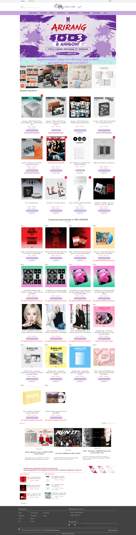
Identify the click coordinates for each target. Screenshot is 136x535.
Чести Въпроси (34, 512)
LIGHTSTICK (61, 13)
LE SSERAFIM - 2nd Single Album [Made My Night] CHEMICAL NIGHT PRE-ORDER (104, 292)
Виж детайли (56, 130)
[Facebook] (113, 1)
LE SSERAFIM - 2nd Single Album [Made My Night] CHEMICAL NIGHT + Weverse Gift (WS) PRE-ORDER (80, 292)
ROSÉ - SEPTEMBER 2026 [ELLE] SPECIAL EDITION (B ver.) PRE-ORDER (80, 331)
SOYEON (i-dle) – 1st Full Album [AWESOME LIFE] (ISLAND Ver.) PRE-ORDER (56, 373)
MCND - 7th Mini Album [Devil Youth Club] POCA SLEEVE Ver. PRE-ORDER (32, 252)
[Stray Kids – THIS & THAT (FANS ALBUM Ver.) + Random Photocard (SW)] (104, 107)
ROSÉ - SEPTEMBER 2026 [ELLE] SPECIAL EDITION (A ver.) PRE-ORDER (56, 331)
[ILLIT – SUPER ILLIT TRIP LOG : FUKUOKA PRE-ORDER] (32, 397)
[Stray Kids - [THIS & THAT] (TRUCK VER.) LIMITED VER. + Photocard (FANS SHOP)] (48, 495)
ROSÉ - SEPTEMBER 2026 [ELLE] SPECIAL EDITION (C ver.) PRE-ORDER (32, 331)
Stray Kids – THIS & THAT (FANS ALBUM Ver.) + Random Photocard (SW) (104, 122)
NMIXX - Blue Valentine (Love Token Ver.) (104, 162)
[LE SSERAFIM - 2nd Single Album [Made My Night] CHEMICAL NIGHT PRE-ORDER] (104, 276)
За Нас (19, 518)
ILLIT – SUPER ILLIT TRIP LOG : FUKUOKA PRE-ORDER (32, 412)
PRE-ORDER (96, 13)
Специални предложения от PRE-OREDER (68, 219)
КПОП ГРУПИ (33, 13)
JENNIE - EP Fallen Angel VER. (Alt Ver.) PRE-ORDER (56, 412)
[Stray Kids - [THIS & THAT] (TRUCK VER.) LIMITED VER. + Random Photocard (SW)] (32, 107)
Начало (20, 512)
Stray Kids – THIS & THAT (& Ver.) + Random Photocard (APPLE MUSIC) (80, 122)
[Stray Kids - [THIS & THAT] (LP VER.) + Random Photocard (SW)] (32, 148)
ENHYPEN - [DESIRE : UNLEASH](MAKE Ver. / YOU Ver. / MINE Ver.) (104, 203)
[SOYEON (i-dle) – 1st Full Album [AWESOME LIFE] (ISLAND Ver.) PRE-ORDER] (56, 357)
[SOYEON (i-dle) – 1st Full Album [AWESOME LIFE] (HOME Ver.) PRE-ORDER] (80, 357)
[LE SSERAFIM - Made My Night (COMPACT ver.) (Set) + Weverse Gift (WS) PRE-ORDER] (32, 276)
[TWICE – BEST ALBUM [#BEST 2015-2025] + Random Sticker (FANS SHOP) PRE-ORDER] (104, 357)
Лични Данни (46, 512)
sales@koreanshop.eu (78, 512)
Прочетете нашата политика (52, 530)
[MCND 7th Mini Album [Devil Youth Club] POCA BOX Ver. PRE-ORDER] (56, 238)
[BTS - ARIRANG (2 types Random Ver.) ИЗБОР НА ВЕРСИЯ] (80, 148)
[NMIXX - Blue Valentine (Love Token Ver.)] (104, 148)
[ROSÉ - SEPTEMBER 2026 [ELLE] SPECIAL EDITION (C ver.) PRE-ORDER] (32, 317)
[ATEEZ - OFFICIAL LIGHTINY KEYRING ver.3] (80, 189)
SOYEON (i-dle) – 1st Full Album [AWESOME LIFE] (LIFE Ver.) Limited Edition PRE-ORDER (104, 332)
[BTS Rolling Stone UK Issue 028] (56, 148)
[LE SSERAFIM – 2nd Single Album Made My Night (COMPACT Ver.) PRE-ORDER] (56, 276)
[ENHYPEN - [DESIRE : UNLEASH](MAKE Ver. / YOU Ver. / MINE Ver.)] (104, 189)
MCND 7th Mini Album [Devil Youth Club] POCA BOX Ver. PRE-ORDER (56, 252)
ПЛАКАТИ (43, 13)
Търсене (32, 521)
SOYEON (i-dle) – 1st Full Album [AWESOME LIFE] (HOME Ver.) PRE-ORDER (80, 373)
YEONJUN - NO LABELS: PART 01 (56, 203)
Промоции (86, 13)
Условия (45, 515)
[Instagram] (115, 1)
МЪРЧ (52, 13)
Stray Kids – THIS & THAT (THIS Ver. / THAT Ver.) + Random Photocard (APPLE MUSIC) (56, 123)
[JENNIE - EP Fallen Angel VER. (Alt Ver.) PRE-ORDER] (56, 397)
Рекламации (21, 515)
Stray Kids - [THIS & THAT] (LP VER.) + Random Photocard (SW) (31, 163)
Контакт (32, 518)
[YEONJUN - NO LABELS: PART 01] (56, 189)
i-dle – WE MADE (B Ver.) (32, 203)
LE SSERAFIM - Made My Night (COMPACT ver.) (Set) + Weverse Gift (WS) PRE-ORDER (32, 292)
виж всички (68, 221)
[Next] (113, 36)
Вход (19, 521)
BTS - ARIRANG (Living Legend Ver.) (58, 485)
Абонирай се (24, 503)
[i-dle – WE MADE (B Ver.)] (32, 189)
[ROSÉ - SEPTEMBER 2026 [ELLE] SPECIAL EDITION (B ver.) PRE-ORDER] (80, 317)
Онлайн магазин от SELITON (68, 533)
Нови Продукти (73, 13)
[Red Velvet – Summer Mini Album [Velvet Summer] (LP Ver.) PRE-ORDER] (104, 238)
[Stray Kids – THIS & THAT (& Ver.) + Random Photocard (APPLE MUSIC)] (80, 107)
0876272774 (31, 1)
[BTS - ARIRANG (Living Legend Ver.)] (48, 487)
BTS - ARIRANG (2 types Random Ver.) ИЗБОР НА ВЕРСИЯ (80, 163)
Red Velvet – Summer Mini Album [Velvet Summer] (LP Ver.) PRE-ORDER (104, 252)
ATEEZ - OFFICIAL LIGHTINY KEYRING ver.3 (80, 203)
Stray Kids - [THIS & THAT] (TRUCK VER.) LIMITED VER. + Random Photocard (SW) (32, 123)
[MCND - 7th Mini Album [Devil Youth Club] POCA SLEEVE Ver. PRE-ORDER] (32, 238)
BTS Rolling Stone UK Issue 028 (56, 162)
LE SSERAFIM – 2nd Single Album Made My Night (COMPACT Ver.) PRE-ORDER (55, 291)
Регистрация (33, 515)
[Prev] (22, 36)
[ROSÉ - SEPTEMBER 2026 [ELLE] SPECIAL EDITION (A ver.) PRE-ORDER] (56, 317)
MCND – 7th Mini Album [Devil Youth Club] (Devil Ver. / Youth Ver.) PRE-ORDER (80, 252)
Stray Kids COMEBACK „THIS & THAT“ (68, 453)
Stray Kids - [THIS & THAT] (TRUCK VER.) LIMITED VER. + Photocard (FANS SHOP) (59, 494)
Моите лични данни (113, 530)
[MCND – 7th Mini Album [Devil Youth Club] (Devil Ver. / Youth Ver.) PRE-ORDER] (80, 238)
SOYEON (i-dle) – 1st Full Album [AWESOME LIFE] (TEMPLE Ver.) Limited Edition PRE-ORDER (32, 373)
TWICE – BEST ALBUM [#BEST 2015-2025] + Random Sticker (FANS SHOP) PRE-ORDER (104, 373)
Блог (105, 13)
